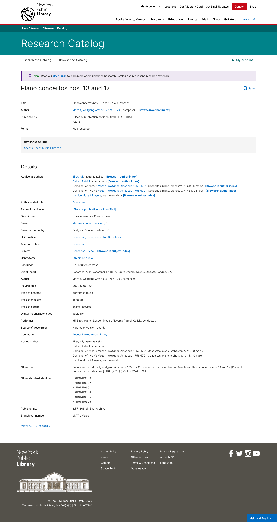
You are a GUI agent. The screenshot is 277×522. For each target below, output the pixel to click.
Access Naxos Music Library (90, 334)
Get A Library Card (191, 6)
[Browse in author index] (154, 110)
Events (192, 19)
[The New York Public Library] (37, 12)
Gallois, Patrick (82, 181)
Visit (205, 19)
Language (166, 462)
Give (216, 19)
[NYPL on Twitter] (239, 453)
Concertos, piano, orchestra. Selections (97, 237)
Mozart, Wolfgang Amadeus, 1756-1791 (97, 110)
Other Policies (139, 457)
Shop (253, 6)
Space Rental (109, 468)
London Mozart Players (87, 195)
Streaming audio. (83, 257)
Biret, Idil (78, 176)
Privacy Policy (139, 451)
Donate (239, 6)
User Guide (60, 75)
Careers (105, 462)
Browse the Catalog (73, 60)
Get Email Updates (217, 6)
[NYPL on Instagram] (247, 453)
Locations (171, 6)
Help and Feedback (262, 518)
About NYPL (167, 457)
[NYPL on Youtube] (256, 453)
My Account (148, 6)
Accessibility (108, 451)
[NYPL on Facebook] (230, 453)
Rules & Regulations (172, 451)
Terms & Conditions (143, 462)
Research (157, 19)
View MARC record (34, 426)
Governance (138, 468)
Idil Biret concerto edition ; (89, 223)
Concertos (79, 202)
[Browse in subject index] (113, 251)
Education (175, 19)
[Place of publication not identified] (94, 209)
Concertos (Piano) (84, 251)
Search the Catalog (37, 60)
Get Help (230, 19)
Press (104, 457)
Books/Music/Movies (131, 19)
